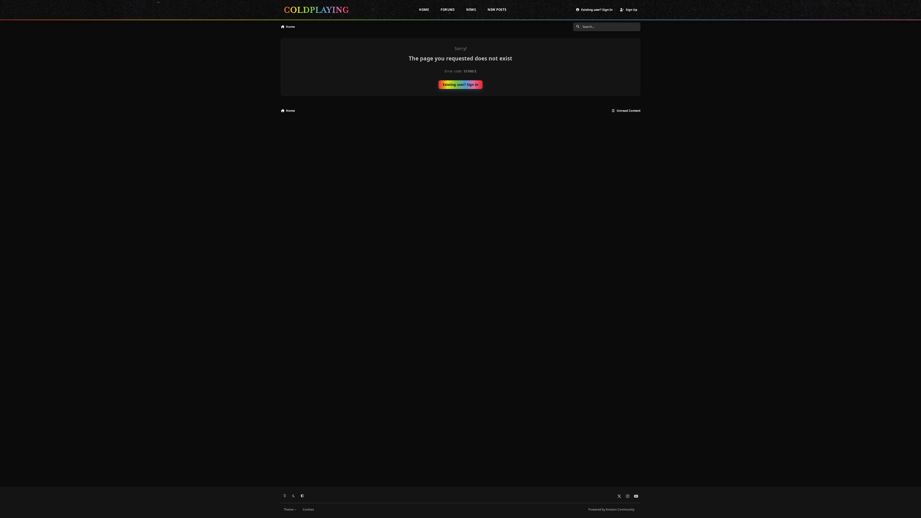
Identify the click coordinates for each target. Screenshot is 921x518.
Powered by (611, 509)
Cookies (308, 509)
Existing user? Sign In (460, 84)
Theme (289, 509)
